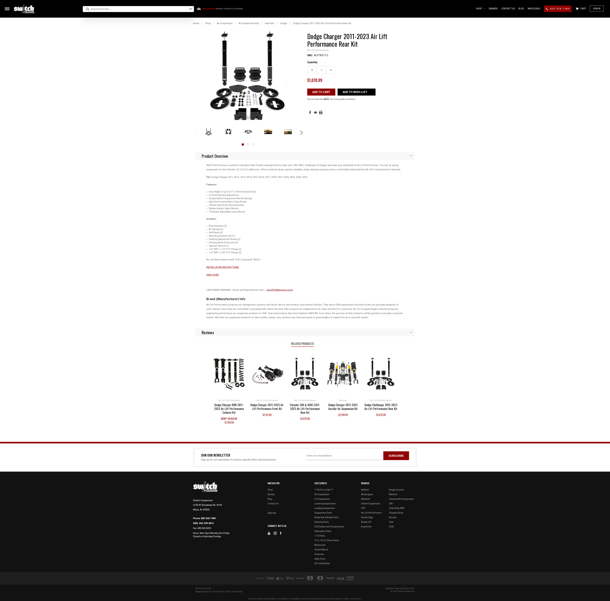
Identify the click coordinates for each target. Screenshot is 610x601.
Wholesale (534, 8)
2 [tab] (248, 144)
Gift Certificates (322, 563)
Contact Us (508, 8)
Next (300, 132)
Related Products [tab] (302, 343)
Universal (319, 554)
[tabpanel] (208, 132)
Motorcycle (319, 545)
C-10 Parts (319, 536)
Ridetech (365, 499)
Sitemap (272, 513)
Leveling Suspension (324, 508)
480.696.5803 (204, 528)
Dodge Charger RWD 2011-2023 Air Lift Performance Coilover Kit (229, 409)
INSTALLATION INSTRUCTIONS (222, 267)
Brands (493, 8)
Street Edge (367, 517)
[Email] (315, 112)
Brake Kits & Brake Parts (326, 517)
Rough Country (396, 489)
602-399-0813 (206, 523)
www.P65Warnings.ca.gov (280, 290)
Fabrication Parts (322, 531)
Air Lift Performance (371, 512)
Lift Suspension (322, 499)
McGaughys (367, 494)
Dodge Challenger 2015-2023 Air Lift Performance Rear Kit (380, 407)
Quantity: (312, 62)
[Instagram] (275, 534)
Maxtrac (393, 494)
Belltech (365, 489)
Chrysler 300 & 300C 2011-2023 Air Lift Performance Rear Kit (305, 409)
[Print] (320, 112)
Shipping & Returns (203, 592)
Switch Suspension (370, 503)
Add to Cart (229, 373)
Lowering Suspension (325, 503)
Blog (521, 8)
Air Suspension (321, 494)
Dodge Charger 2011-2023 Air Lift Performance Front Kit (267, 407)
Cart (583, 8)
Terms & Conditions (234, 592)
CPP (363, 508)
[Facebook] (310, 112)
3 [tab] (253, 144)
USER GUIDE (212, 274)
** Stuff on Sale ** (323, 489)
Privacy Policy (219, 592)
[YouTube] (269, 534)
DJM (391, 526)
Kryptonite (366, 526)
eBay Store (319, 559)
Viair (391, 522)
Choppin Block (396, 512)
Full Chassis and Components (329, 526)
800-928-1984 (559, 8)
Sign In (596, 8)
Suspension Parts (323, 512)
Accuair (393, 517)
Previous (195, 132)
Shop (479, 8)
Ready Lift (366, 522)
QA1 (391, 503)
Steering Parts (321, 522)
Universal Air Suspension (401, 499)
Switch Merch (321, 549)
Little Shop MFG (397, 508)
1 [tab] (243, 144)
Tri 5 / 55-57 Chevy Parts (326, 540)
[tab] (305, 156)
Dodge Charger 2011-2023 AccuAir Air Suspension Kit (343, 407)
